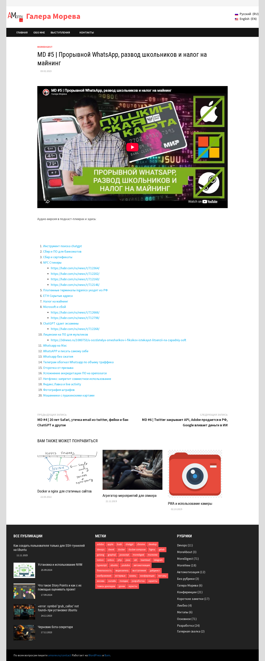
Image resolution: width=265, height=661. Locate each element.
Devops (182, 545)
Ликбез (182, 605)
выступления (139, 570)
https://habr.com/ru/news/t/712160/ (75, 279)
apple (110, 544)
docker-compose (137, 549)
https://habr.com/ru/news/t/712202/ (75, 274)
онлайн (112, 581)
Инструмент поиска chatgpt (62, 246)
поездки (124, 581)
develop (153, 544)
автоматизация (142, 565)
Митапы (182, 612)
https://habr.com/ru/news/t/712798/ (75, 318)
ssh (135, 560)
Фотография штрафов (59, 390)
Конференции (187, 592)
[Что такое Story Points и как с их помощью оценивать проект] (24, 586)
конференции (147, 575)
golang (100, 554)
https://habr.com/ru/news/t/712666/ (75, 312)
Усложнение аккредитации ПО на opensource (75, 373)
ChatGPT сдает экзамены (61, 323)
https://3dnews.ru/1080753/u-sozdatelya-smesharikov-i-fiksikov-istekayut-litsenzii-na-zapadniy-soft (118, 340)
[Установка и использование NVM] (24, 565)
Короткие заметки (190, 599)
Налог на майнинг (55, 301)
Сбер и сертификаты (57, 257)
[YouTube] (232, 3)
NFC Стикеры (52, 262)
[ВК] (241, 3)
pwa (128, 560)
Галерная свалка (188, 631)
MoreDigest (44, 46)
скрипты (152, 581)
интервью (120, 575)
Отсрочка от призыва (58, 368)
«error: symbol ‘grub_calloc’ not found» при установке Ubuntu (58, 608)
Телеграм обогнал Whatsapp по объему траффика (78, 362)
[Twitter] (236, 3)
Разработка (185, 625)
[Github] (245, 3)
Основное (184, 619)
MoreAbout (184, 552)
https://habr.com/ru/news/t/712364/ (75, 268)
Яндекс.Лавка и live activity (62, 384)
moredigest (138, 554)
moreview (153, 554)
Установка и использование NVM (60, 564)
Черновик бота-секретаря (55, 627)
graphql (112, 554)
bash (119, 544)
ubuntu (114, 565)
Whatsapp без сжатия (58, 356)
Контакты (87, 32)
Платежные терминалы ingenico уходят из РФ (75, 290)
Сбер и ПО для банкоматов (62, 251)
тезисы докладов (106, 586)
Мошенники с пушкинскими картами (68, 395)
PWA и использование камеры (190, 503)
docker (121, 549)
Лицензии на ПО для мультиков (65, 334)
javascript (124, 554)
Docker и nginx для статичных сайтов (64, 491)
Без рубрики (186, 579)
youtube (126, 565)
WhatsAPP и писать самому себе (65, 351)
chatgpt (129, 544)
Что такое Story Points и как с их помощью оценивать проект (59, 587)
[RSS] (249, 3)
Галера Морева (53, 16)
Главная (22, 32)
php (120, 560)
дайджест (155, 570)
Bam (107, 655)
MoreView (183, 565)
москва (100, 581)
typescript (102, 565)
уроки (122, 586)
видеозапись (122, 570)
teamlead (145, 560)
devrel (111, 549)
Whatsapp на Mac (55, 345)
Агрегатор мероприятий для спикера (129, 495)
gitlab (162, 549)
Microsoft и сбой (54, 307)
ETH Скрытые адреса (58, 296)
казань (132, 575)
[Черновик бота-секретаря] (24, 627)
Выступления (60, 32)
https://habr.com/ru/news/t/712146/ (75, 285)
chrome (141, 544)
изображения (104, 575)
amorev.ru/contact (59, 655)
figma (152, 549)
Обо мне (39, 32)
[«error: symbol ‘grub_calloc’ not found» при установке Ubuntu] (24, 607)
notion (100, 560)
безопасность (104, 570)
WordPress (95, 655)
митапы (162, 575)
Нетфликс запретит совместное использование (77, 379)
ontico (110, 560)
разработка (138, 581)
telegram (158, 560)
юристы (133, 586)
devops (100, 549)
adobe (100, 544)
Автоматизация (188, 572)
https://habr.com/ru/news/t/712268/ (75, 329)
